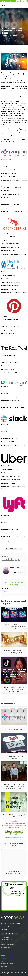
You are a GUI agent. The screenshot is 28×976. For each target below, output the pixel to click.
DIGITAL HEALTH (5, 950)
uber (20, 548)
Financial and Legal (8, 22)
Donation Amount (6, 589)
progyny (11, 548)
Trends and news (7, 24)
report (18, 109)
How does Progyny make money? (14, 730)
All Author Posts (17, 572)
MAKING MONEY (5, 947)
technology (17, 22)
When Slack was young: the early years (14, 844)
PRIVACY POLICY (5, 966)
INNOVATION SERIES (6, 939)
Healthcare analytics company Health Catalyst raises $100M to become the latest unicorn (14, 786)
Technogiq (16, 974)
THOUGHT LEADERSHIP (7, 945)
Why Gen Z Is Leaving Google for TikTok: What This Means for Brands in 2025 (14, 689)
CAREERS (3, 959)
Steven (16, 35)
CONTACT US (4, 961)
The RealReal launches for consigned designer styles (14, 872)
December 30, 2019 (7, 35)
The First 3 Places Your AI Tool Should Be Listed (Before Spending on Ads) (14, 627)
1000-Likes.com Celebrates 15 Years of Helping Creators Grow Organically (14, 652)
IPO (7, 548)
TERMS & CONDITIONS (7, 964)
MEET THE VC (4, 942)
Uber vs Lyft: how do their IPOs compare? (14, 757)
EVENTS (3, 956)
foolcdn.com (11, 542)
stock (16, 548)
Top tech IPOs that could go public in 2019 (14, 816)
